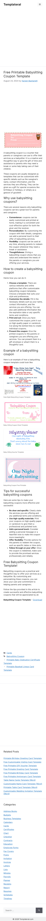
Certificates (9, 829)
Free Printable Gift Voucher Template (20, 765)
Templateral (12, 4)
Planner (7, 880)
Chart (6, 833)
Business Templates (12, 818)
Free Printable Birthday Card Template (21, 773)
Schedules (8, 895)
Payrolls (7, 876)
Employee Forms (11, 847)
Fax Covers (9, 851)
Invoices (7, 862)
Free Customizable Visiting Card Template (22, 762)
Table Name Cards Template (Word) (20, 780)
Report (7, 887)
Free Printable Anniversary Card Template (22, 776)
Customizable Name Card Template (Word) (23, 784)
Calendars (8, 822)
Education (8, 844)
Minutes (7, 873)
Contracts (8, 840)
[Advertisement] (23, 38)
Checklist (8, 837)
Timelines (8, 898)
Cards (9, 653)
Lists (6, 869)
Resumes (7, 891)
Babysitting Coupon (15, 656)
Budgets (7, 815)
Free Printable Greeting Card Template (21, 769)
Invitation (8, 858)
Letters (7, 866)
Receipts (7, 884)
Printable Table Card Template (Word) (20, 787)
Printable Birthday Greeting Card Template (23, 758)
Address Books (10, 811)
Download (37, 600)
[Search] (39, 910)
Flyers (6, 855)
